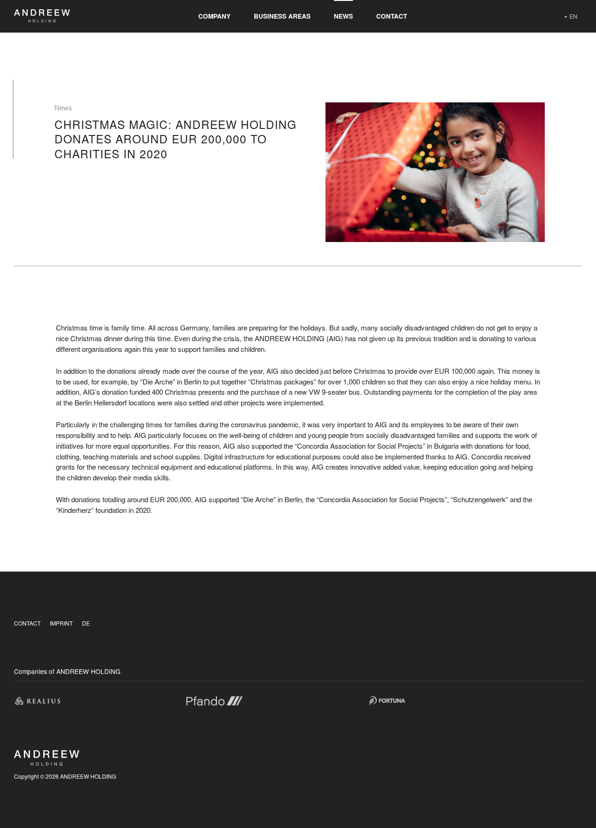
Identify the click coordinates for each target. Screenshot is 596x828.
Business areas (282, 16)
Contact (391, 16)
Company (214, 16)
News (343, 16)
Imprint (61, 623)
